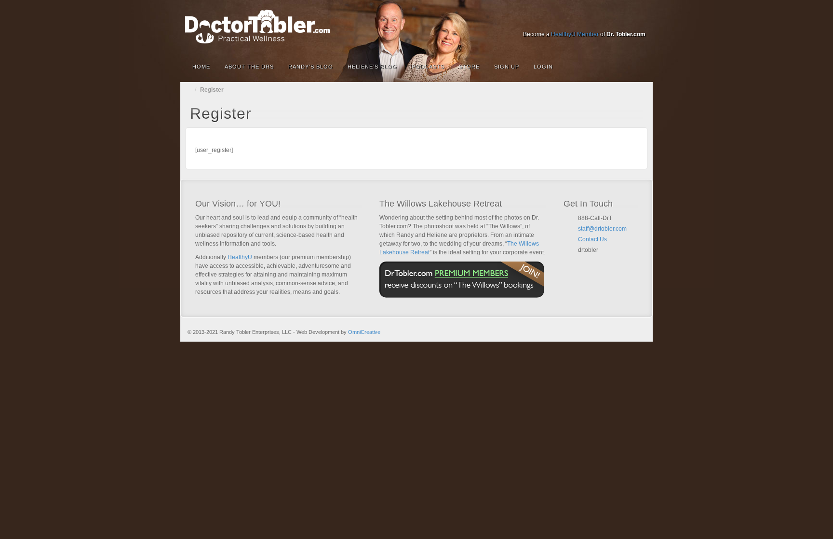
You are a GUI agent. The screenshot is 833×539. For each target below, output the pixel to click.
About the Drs (249, 66)
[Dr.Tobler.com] (416, 26)
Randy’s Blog (310, 66)
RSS (639, 21)
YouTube (626, 21)
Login (543, 66)
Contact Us (592, 239)
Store (469, 66)
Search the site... (639, 66)
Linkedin (600, 21)
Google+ (587, 21)
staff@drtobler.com (602, 228)
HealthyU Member (575, 34)
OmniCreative (364, 332)
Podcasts (428, 66)
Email (582, 261)
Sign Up (506, 66)
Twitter (613, 21)
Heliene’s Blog (372, 66)
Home (201, 66)
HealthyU (240, 257)
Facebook (574, 21)
